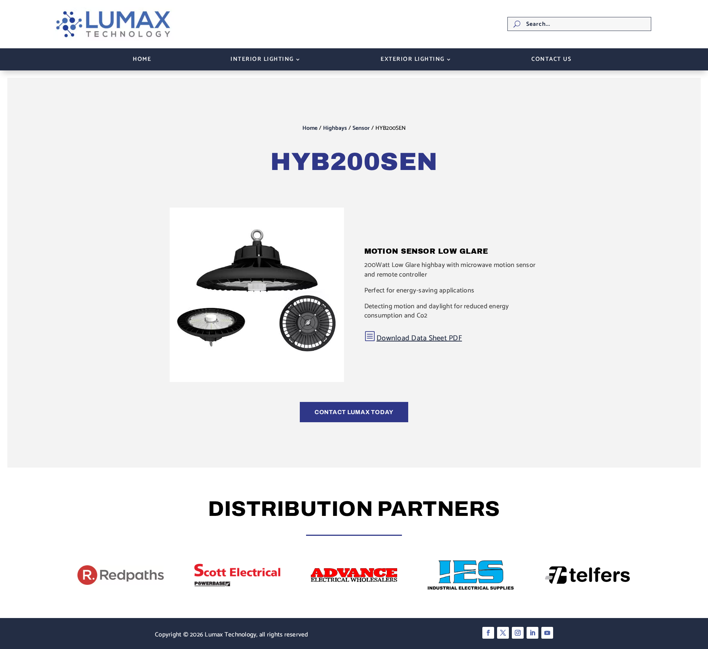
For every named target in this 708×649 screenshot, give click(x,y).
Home (142, 60)
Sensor (361, 128)
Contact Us (551, 60)
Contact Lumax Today (354, 412)
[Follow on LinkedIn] (532, 633)
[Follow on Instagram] (518, 633)
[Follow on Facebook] (488, 633)
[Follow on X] (503, 633)
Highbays (335, 128)
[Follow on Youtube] (547, 633)
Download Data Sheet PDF (419, 338)
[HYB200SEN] (257, 380)
